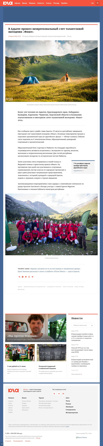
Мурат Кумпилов (68, 286)
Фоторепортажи (72, 413)
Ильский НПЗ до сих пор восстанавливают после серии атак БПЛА (82, 350)
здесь (67, 426)
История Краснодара (44, 405)
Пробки (64, 3)
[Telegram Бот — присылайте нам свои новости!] (63, 393)
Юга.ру (25, 389)
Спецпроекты (71, 410)
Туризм (41, 398)
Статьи (48, 3)
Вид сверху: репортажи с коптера (48, 401)
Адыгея (20, 286)
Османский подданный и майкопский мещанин (47, 367)
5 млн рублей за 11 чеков (16, 366)
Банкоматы (25, 410)
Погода (56, 3)
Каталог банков (26, 401)
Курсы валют (25, 408)
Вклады (24, 403)
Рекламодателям (18, 441)
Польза (68, 404)
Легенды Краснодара (45, 403)
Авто (67, 398)
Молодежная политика (54, 286)
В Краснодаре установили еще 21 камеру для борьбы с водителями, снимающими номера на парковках (82, 362)
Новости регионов (80, 325)
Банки (24, 3)
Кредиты (24, 405)
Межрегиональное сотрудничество (35, 286)
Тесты (68, 401)
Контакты (27, 441)
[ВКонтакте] (54, 393)
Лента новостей (75, 374)
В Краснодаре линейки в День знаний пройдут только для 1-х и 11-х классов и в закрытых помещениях (82, 337)
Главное (11, 398)
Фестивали (21, 289)
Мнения (32, 3)
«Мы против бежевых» (22, 336)
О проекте (8, 441)
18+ (92, 3)
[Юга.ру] (7, 3)
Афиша (17, 3)
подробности (78, 170)
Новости (40, 3)
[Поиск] (97, 3)
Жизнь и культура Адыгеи (46, 408)
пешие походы (79, 286)
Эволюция (69, 407)
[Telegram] (59, 393)
